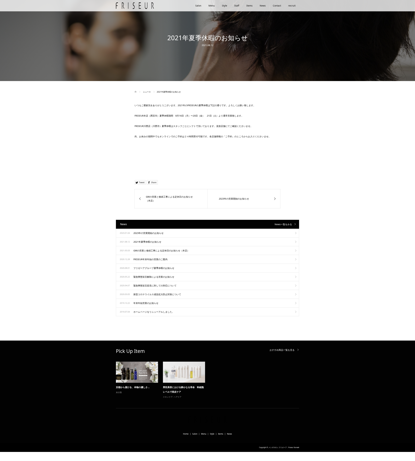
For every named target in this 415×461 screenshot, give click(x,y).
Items (249, 5)
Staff (236, 5)
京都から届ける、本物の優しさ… (133, 387)
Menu (211, 5)
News (263, 5)
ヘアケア (177, 397)
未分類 (119, 392)
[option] (210, 380)
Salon (198, 5)
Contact (277, 5)
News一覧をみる (283, 224)
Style (224, 5)
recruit (292, 5)
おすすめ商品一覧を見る (282, 350)
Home (186, 433)
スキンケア (168, 397)
